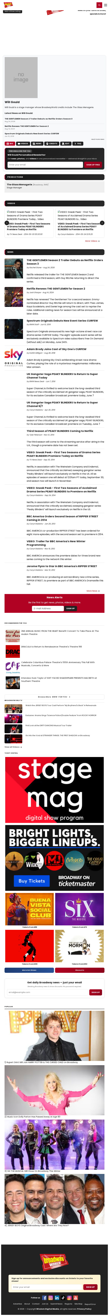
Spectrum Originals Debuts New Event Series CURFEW (32, 133)
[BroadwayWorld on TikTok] (63, 1297)
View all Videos (12, 747)
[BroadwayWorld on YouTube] (75, 1297)
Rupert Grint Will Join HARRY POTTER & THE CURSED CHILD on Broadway (41, 1062)
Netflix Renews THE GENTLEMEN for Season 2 (27, 126)
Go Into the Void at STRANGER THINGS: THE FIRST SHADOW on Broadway (58, 735)
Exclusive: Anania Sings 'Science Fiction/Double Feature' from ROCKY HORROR (61, 715)
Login (92, 5)
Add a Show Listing (12, 11)
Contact (35, 1304)
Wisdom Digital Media (47, 1309)
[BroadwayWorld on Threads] (69, 1297)
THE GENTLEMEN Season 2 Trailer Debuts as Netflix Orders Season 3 (38, 119)
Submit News (56, 1304)
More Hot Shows (29, 970)
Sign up (96, 992)
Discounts (79, 970)
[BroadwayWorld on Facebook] (44, 1297)
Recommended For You (16, 623)
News (38, 143)
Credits (53, 143)
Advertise (17, 1304)
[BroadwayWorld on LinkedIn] (56, 1297)
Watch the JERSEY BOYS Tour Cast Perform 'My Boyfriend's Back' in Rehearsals (61, 705)
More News (92, 590)
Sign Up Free (93, 164)
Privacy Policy (84, 1309)
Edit (67, 143)
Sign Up (70, 608)
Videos (24, 143)
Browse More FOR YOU (52, 697)
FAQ (79, 143)
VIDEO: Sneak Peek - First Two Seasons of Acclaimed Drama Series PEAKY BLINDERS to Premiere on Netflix (79, 226)
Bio (11, 143)
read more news (97, 139)
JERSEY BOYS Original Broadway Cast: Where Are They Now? (37, 1225)
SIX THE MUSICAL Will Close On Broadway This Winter (32, 1171)
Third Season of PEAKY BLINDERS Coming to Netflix (60, 431)
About (27, 1304)
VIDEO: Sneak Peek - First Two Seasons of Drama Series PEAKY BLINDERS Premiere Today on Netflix (28, 226)
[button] (99, 5)
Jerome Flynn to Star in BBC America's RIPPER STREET (62, 566)
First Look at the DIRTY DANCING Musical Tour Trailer (49, 725)
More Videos (91, 241)
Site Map (78, 1304)
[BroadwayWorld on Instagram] (50, 1297)
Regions (68, 1304)
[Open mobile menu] (105, 5)
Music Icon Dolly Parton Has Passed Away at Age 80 (32, 1116)
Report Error (90, 1304)
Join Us (45, 1304)
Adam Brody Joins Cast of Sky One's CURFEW (56, 349)
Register (84, 5)
